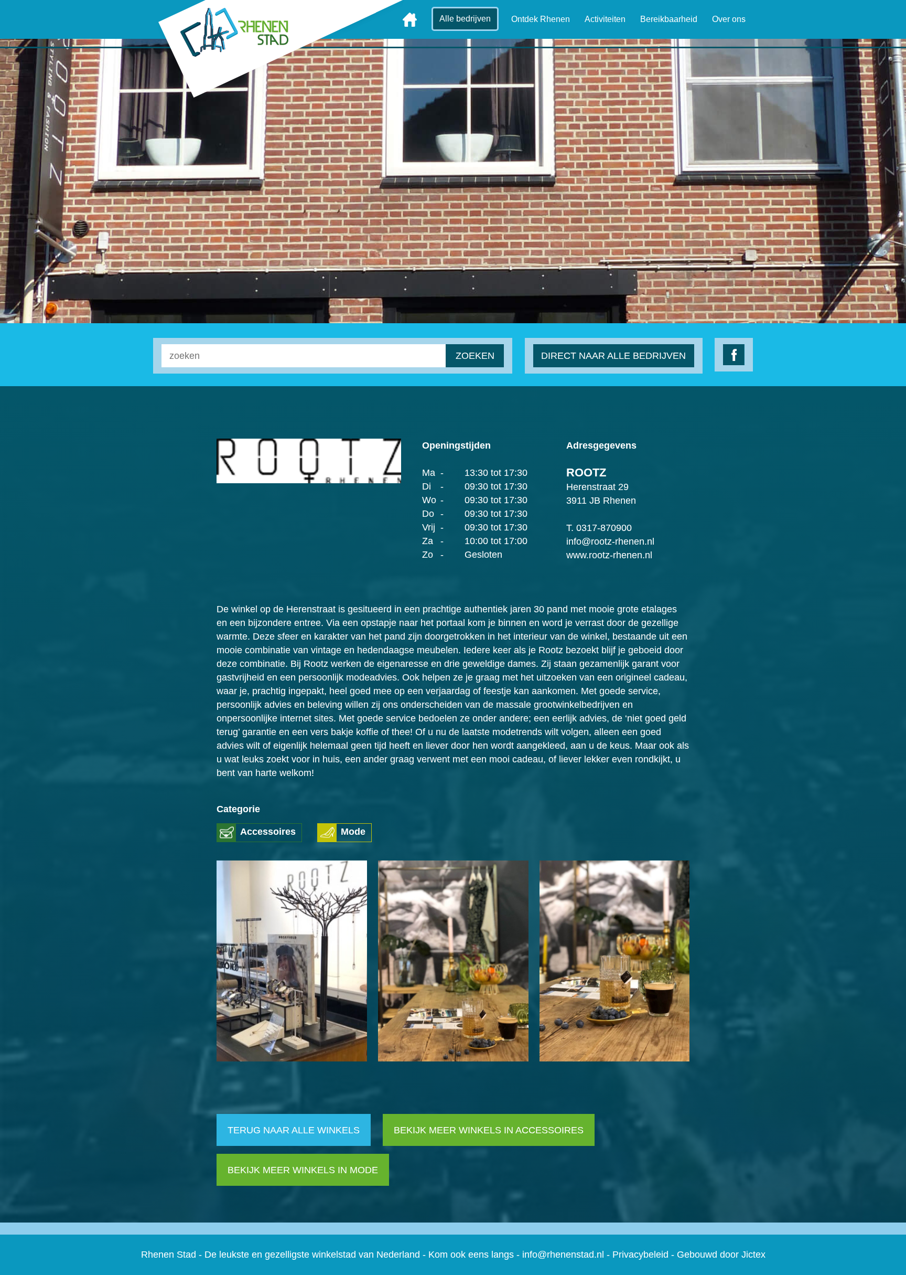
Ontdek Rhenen (540, 19)
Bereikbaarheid (668, 19)
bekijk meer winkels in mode (303, 1170)
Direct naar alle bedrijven (614, 355)
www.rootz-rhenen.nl (609, 555)
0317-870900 (604, 528)
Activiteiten (605, 19)
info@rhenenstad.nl (563, 1254)
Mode (353, 831)
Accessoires (268, 831)
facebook (734, 354)
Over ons (729, 19)
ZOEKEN (475, 355)
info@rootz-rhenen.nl (610, 541)
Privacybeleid (640, 1254)
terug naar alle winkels (294, 1130)
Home (409, 19)
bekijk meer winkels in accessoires (489, 1130)
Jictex (753, 1254)
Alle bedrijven (465, 18)
